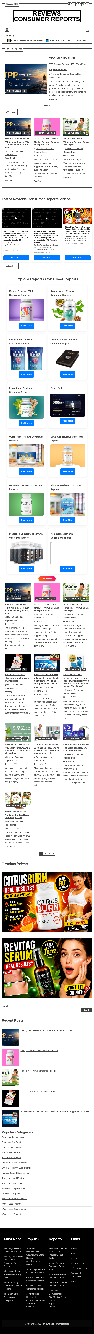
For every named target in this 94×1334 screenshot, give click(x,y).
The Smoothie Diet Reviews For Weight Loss (13, 1274)
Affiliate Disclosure (79, 1268)
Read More (53, 100)
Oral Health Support (11, 1193)
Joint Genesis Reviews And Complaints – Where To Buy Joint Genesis (47, 750)
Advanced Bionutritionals (46, 675)
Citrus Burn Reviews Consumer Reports (39, 1091)
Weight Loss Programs (15, 811)
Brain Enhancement (72, 675)
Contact (74, 1281)
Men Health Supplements (13, 1188)
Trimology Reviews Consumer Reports (38, 1071)
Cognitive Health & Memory (76, 744)
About (73, 1253)
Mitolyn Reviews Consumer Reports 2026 (39, 1050)
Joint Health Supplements (13, 1183)
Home (74, 1248)
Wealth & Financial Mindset (62, 58)
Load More (47, 578)
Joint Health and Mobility (46, 744)
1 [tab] (45, 105)
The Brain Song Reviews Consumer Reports (13, 1285)
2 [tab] (47, 105)
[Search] (87, 30)
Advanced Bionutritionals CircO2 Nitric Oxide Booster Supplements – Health (46, 681)
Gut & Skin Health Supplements (16, 1168)
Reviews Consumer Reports (55, 1324)
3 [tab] (49, 105)
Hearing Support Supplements (15, 1173)
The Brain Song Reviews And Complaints (11, 1297)
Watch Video (16, 258)
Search (5, 1006)
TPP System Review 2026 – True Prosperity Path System (17, 144)
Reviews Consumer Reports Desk (66, 74)
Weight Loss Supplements (46, 138)
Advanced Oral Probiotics (17, 744)
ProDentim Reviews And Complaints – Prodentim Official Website (17, 750)
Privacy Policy (77, 1263)
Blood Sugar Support (11, 1147)
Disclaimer (76, 1258)
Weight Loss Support (73, 138)
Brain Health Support (11, 1157)
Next (53, 854)
